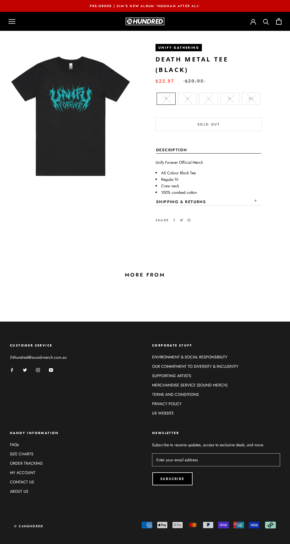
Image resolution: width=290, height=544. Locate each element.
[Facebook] (174, 220)
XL (229, 98)
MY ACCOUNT (22, 472)
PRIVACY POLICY (167, 404)
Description (171, 150)
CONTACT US (22, 482)
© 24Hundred (28, 526)
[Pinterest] (189, 220)
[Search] (266, 21)
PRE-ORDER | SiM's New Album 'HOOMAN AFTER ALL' (145, 6)
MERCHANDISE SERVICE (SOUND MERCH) (189, 385)
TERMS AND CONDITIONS (175, 394)
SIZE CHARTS (21, 454)
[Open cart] (279, 21)
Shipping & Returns (181, 202)
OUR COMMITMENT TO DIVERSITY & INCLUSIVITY (195, 366)
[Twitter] (181, 220)
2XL (251, 98)
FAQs (14, 444)
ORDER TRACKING (26, 463)
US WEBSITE (163, 413)
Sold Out (208, 124)
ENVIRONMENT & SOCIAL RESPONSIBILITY (189, 357)
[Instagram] (38, 369)
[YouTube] (51, 369)
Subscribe (172, 478)
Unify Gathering (178, 47)
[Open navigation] (11, 21)
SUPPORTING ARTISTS (171, 376)
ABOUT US (19, 491)
